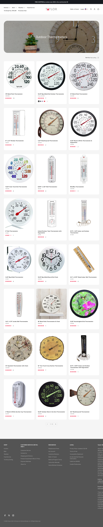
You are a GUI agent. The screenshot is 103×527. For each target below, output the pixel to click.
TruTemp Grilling (8, 459)
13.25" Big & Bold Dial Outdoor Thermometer (51, 94)
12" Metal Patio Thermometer (78, 94)
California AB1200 (75, 461)
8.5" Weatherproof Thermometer (79, 412)
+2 (47, 101)
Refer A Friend (53, 457)
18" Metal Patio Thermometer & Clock (49, 321)
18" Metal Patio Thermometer (14, 94)
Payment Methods (26, 461)
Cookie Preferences (75, 464)
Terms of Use (73, 451)
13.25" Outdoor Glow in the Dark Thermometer (51, 412)
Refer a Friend (74, 9)
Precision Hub (22, 10)
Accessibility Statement (76, 454)
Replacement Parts (54, 448)
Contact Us (24, 453)
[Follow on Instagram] (13, 515)
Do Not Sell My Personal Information (76, 457)
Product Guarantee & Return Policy (30, 458)
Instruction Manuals (54, 462)
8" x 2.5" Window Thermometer (14, 140)
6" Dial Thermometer (11, 231)
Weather (20, 7)
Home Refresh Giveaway (55, 465)
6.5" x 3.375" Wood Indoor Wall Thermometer (83, 277)
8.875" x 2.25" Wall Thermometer (47, 186)
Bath (13, 7)
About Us (23, 464)
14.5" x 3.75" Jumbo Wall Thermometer (16, 321)
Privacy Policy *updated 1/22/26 (78, 448)
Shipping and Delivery (27, 456)
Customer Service (26, 450)
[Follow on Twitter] (9, 515)
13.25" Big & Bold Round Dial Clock (48, 277)
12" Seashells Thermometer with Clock (16, 366)
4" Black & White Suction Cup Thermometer (18, 412)
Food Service (31, 7)
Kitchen (6, 7)
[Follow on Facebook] (5, 515)
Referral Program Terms (55, 459)
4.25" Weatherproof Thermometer (48, 140)
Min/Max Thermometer (77, 186)
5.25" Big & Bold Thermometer (14, 277)
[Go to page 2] (56, 424)
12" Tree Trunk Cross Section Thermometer (50, 366)
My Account (52, 451)
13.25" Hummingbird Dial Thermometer (81, 321)
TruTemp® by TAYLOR (10, 10)
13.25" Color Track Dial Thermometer (16, 186)
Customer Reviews (54, 454)
